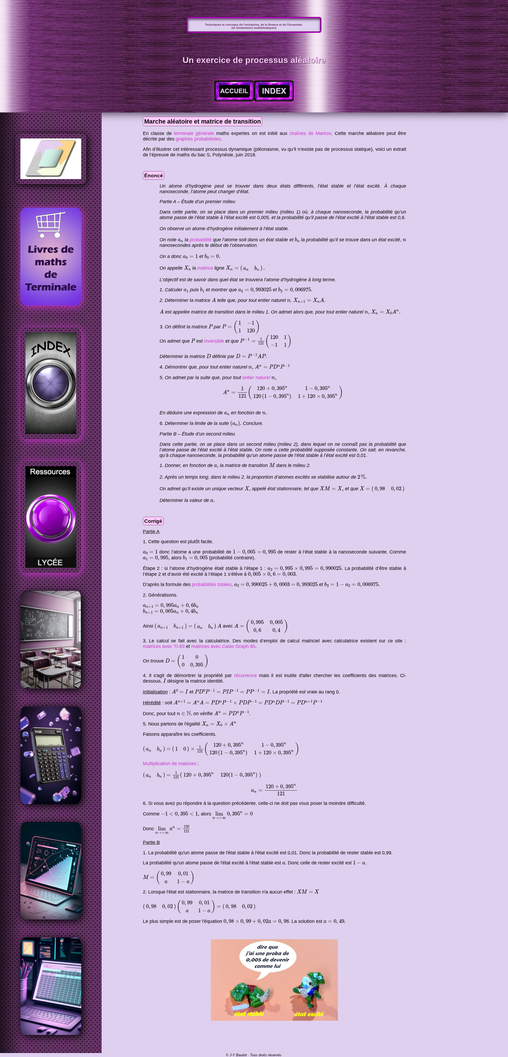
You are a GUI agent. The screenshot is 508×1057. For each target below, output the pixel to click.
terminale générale (194, 133)
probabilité (201, 239)
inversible (214, 341)
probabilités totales (212, 584)
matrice (205, 268)
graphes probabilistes (198, 139)
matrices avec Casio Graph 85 (223, 646)
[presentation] (180, 240)
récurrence (245, 675)
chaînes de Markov (310, 133)
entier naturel (256, 377)
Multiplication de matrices (169, 763)
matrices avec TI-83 (164, 646)
